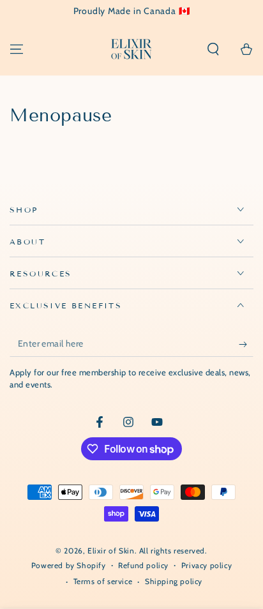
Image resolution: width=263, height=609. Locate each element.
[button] (213, 49)
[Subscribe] (246, 344)
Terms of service (103, 581)
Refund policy (143, 565)
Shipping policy (173, 581)
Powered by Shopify (68, 565)
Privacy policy (206, 565)
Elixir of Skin (110, 550)
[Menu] (16, 49)
